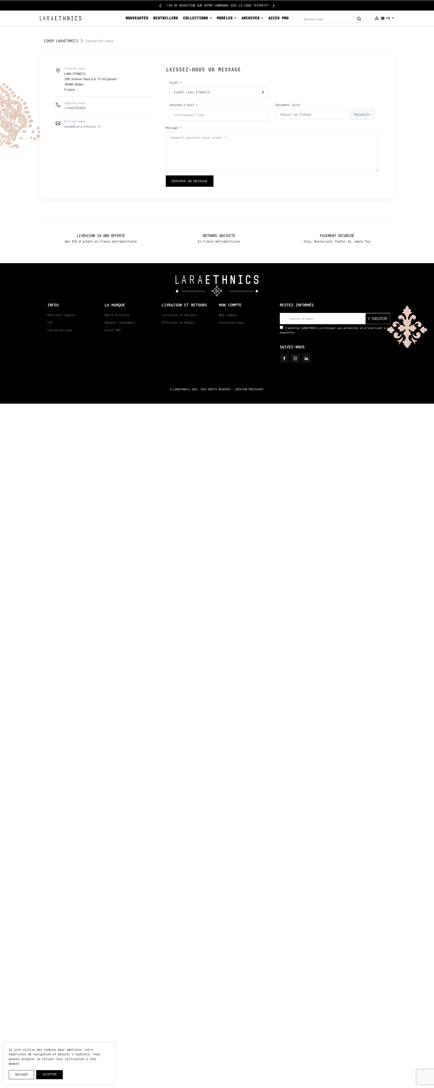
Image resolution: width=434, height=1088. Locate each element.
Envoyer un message (190, 181)
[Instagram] (295, 358)
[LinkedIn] (306, 358)
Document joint (288, 105)
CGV (50, 322)
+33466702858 (74, 108)
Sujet (176, 82)
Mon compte (228, 315)
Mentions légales (61, 315)
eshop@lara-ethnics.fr (82, 126)
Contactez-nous (59, 330)
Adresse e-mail (184, 105)
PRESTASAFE (256, 389)
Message (174, 128)
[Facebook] (284, 358)
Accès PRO (113, 330)
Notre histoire (117, 315)
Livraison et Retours (179, 315)
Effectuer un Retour (178, 322)
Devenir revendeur (120, 322)
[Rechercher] (359, 19)
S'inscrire (378, 318)
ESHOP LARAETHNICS (61, 41)
